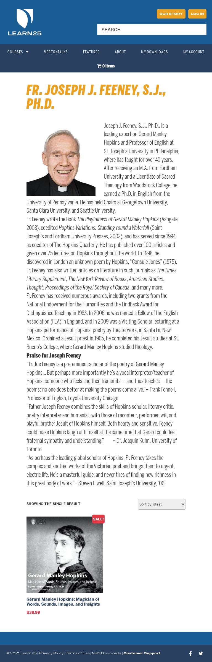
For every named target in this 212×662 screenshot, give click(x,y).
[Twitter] (200, 653)
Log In (197, 14)
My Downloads (154, 52)
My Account (194, 52)
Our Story (171, 14)
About (120, 52)
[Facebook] (190, 653)
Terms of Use (78, 653)
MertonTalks (56, 52)
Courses (15, 52)
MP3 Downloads (106, 653)
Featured (91, 52)
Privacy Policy (51, 653)
